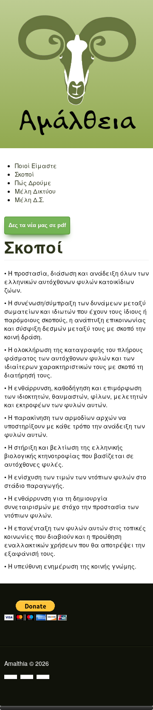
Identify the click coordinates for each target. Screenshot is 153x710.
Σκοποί (24, 174)
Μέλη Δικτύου (35, 191)
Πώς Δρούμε (33, 182)
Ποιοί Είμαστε (36, 165)
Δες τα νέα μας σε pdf (37, 225)
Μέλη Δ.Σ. (29, 199)
